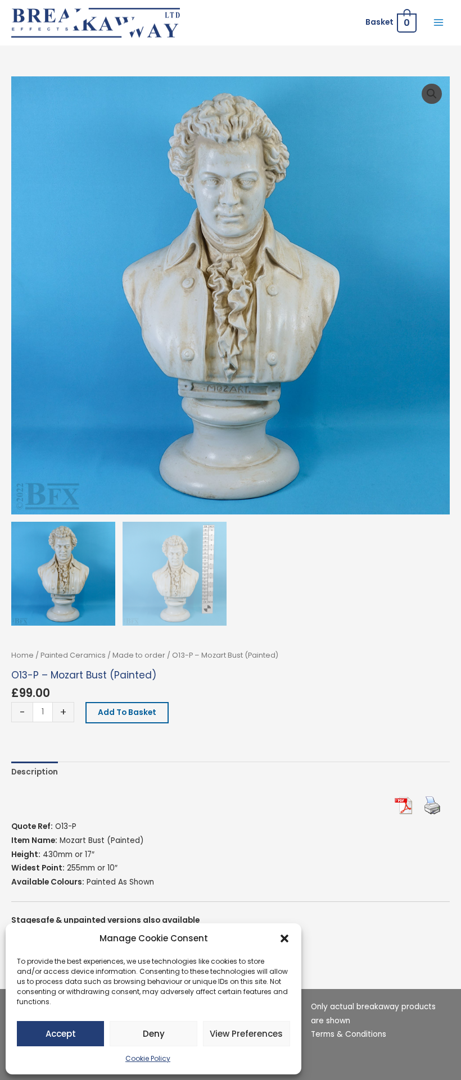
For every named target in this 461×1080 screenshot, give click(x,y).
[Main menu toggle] (439, 23)
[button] (284, 938)
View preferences (246, 1034)
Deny (154, 1034)
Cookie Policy (147, 1058)
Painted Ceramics (73, 655)
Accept (61, 1034)
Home (22, 655)
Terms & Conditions (348, 1034)
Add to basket (127, 712)
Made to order (138, 655)
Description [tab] (34, 772)
